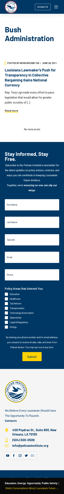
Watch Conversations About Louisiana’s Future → (32, 488)
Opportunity (15, 317)
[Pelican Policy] (11, 7)
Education (15, 294)
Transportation (17, 308)
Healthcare (15, 299)
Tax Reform (15, 303)
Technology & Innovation (22, 313)
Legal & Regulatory (19, 322)
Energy (13, 327)
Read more (11, 110)
